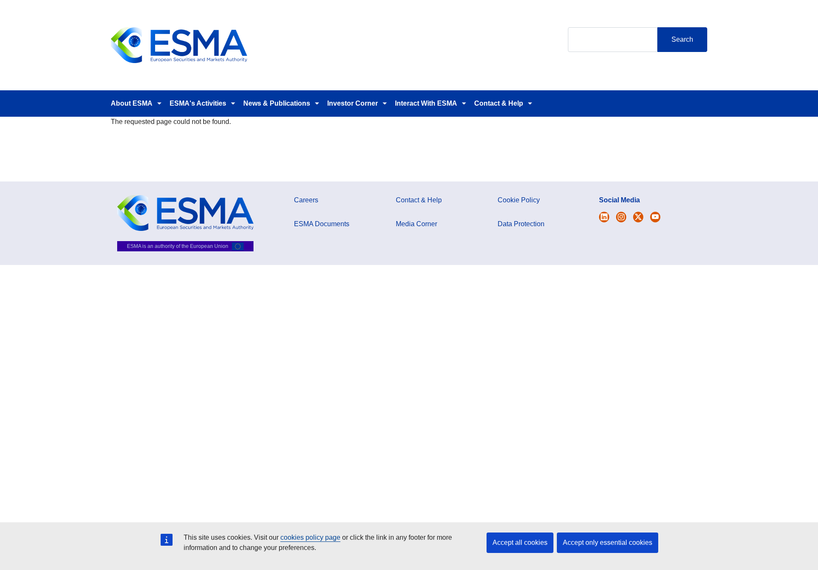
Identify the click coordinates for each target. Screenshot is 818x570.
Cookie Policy (519, 200)
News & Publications (276, 103)
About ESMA (132, 103)
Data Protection (521, 223)
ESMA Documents (321, 223)
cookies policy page (310, 537)
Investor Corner (352, 103)
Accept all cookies (520, 542)
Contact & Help (498, 103)
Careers (306, 200)
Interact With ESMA (426, 103)
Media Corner (416, 223)
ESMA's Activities (198, 103)
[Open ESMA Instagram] (621, 217)
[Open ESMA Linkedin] (638, 217)
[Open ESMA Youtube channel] (655, 217)
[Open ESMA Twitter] (604, 217)
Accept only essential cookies (607, 542)
